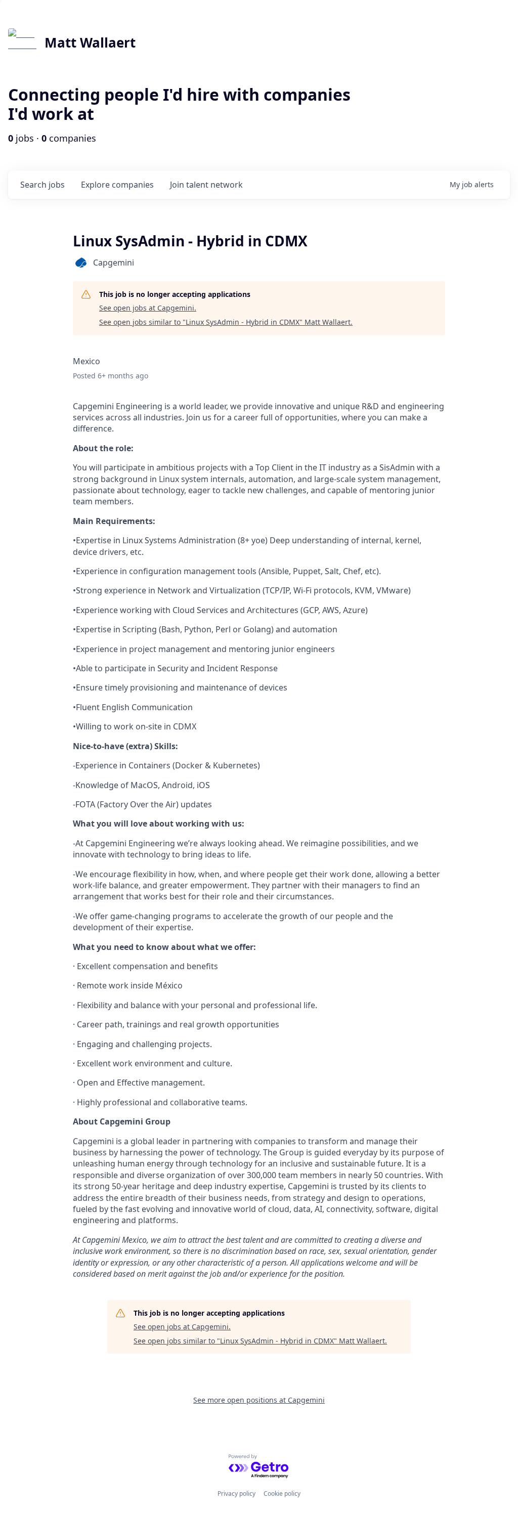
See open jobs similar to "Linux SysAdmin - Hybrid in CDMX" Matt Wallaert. (226, 322)
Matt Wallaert (90, 42)
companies (117, 184)
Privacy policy (236, 1493)
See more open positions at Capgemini (259, 1400)
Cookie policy (282, 1493)
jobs (42, 184)
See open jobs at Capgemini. (147, 308)
